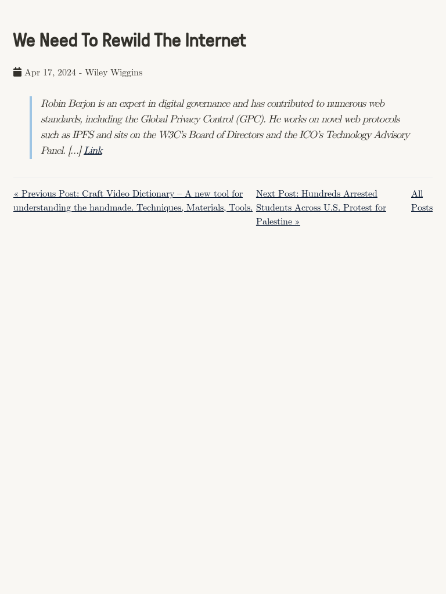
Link (93, 151)
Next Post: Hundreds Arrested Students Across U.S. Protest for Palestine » (321, 208)
